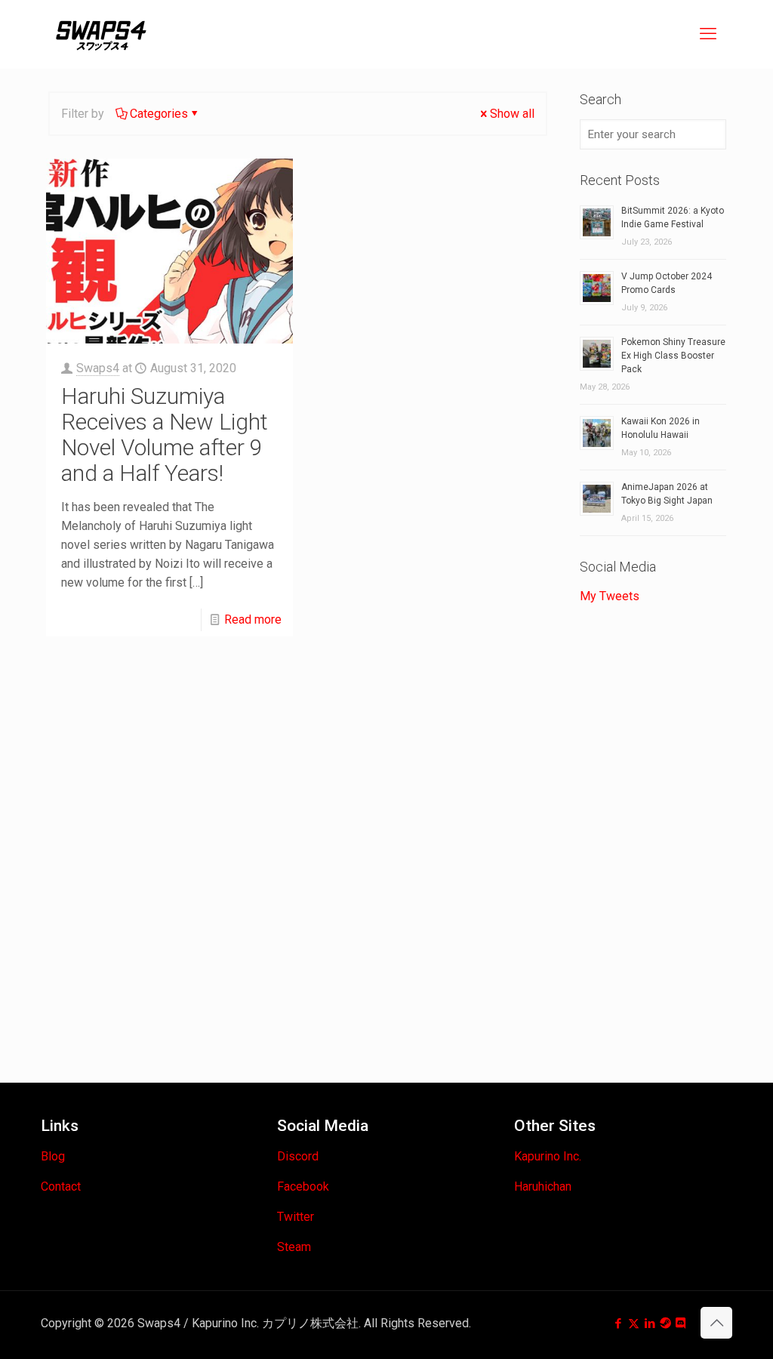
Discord (298, 1156)
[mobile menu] (708, 34)
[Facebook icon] (618, 1323)
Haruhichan (542, 1186)
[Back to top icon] (716, 1323)
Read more (253, 619)
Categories (159, 113)
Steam (294, 1247)
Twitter (295, 1217)
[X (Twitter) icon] (633, 1323)
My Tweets (609, 596)
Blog (53, 1156)
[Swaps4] (101, 34)
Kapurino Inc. (547, 1156)
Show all (512, 113)
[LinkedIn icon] (649, 1323)
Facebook (303, 1186)
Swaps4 (97, 368)
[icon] (665, 1323)
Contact (61, 1186)
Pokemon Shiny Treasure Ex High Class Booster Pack (673, 355)
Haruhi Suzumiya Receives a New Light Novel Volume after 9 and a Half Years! (164, 434)
